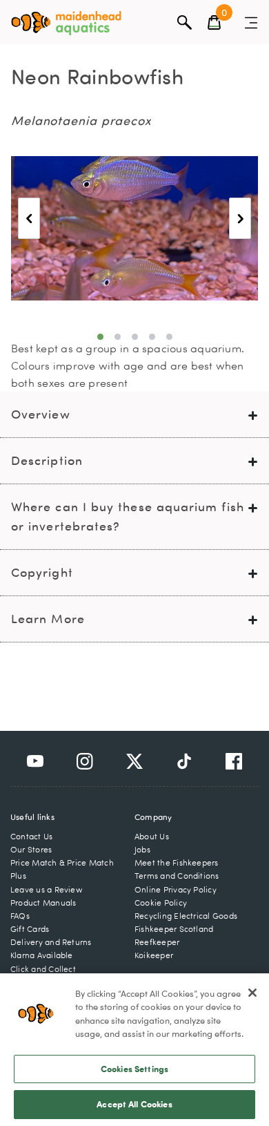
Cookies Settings (134, 1068)
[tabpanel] (134, 228)
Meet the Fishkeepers (176, 862)
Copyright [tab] (42, 572)
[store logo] (66, 23)
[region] (134, 1049)
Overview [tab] (40, 414)
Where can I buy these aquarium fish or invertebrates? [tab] (127, 516)
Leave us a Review (46, 889)
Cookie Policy (160, 902)
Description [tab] (47, 460)
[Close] (252, 992)
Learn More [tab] (48, 619)
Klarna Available (41, 955)
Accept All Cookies (134, 1104)
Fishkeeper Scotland (173, 929)
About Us (151, 836)
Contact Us (31, 836)
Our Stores (31, 849)
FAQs (20, 915)
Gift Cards (29, 929)
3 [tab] (135, 337)
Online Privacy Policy (175, 889)
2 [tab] (117, 337)
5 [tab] (169, 337)
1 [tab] (100, 337)
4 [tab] (152, 337)
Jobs (142, 849)
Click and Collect (43, 969)
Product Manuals (43, 902)
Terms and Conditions (176, 875)
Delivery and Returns (51, 942)
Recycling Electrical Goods (185, 915)
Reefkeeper (156, 942)
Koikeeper (153, 955)
